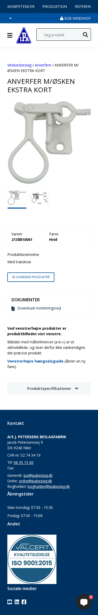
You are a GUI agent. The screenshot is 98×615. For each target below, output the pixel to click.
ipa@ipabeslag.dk (38, 475)
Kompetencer (20, 6)
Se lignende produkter (31, 277)
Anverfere (43, 65)
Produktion (54, 6)
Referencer (86, 6)
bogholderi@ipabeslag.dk (49, 486)
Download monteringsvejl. (39, 308)
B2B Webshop (77, 18)
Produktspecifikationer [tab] (49, 388)
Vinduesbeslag (19, 65)
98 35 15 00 (23, 462)
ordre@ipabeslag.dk (35, 480)
